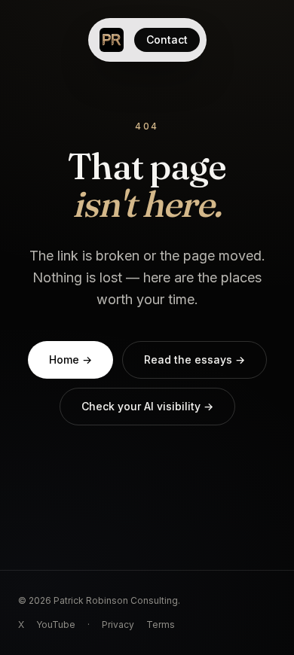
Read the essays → (194, 359)
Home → (70, 359)
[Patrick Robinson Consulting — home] (111, 40)
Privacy (118, 624)
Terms (160, 624)
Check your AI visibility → (147, 406)
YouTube (55, 624)
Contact (167, 39)
